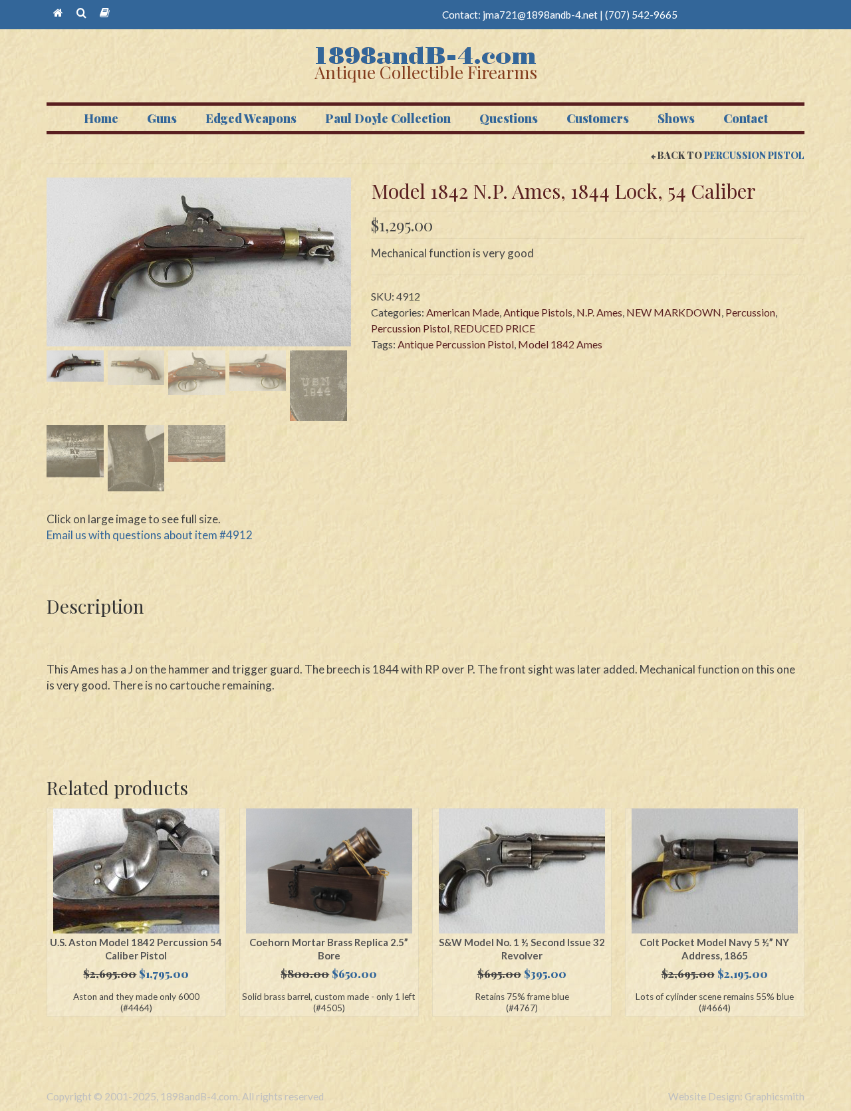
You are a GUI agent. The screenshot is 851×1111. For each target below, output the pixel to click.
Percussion (750, 312)
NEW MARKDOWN (673, 312)
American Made (462, 312)
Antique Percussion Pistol (456, 344)
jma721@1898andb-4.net (540, 15)
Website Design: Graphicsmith (736, 1096)
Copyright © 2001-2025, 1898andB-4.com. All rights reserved (185, 1096)
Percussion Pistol (754, 155)
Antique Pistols (537, 312)
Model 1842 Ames (560, 344)
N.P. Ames (599, 312)
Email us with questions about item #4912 (150, 535)
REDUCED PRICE (494, 328)
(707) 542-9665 (641, 15)
